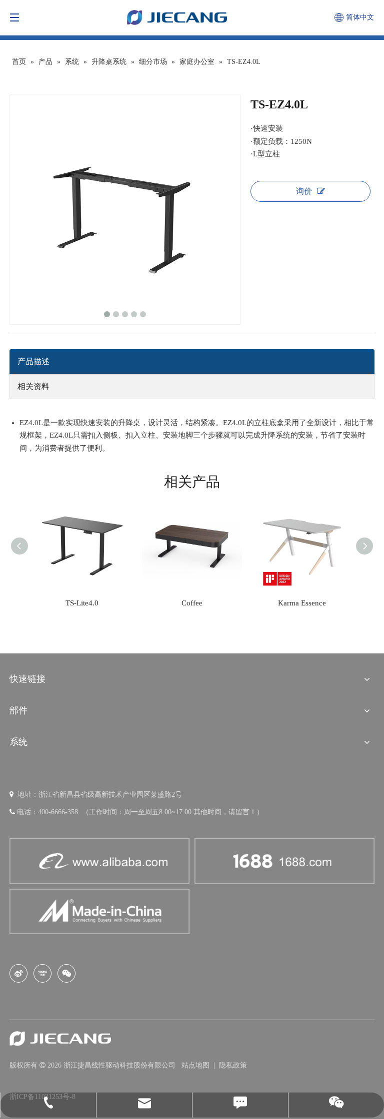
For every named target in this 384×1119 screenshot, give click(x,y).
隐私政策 (233, 1065)
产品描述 (34, 361)
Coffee (192, 603)
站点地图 (197, 1065)
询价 (304, 191)
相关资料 (34, 386)
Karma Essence (302, 603)
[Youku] (43, 973)
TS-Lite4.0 (82, 603)
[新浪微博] (19, 973)
